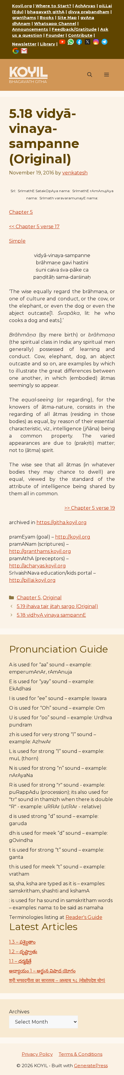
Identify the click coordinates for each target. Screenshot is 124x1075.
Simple (17, 241)
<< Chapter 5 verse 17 (34, 226)
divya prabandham (88, 11)
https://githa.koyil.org (61, 522)
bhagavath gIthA (45, 11)
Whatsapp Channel (55, 23)
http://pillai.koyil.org (32, 580)
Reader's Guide (84, 917)
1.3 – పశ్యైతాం (22, 942)
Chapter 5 (21, 212)
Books (47, 17)
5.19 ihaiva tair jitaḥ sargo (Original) (57, 606)
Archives (19, 1012)
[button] (89, 75)
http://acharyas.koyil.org (37, 566)
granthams (24, 17)
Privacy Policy (37, 1054)
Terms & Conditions (80, 1054)
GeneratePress (91, 1065)
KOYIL (28, 71)
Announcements (30, 29)
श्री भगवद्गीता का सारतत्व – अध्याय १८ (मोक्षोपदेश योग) (57, 980)
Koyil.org (22, 5)
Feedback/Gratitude (74, 29)
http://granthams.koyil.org (40, 551)
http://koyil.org (72, 537)
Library (47, 43)
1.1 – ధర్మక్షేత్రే (20, 961)
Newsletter (24, 43)
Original (52, 597)
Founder (55, 35)
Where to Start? (53, 5)
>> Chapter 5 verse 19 (89, 508)
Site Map (67, 17)
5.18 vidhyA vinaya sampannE (51, 615)
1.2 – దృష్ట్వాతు (23, 951)
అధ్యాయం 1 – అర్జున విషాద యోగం (42, 971)
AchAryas (85, 5)
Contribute (80, 35)
